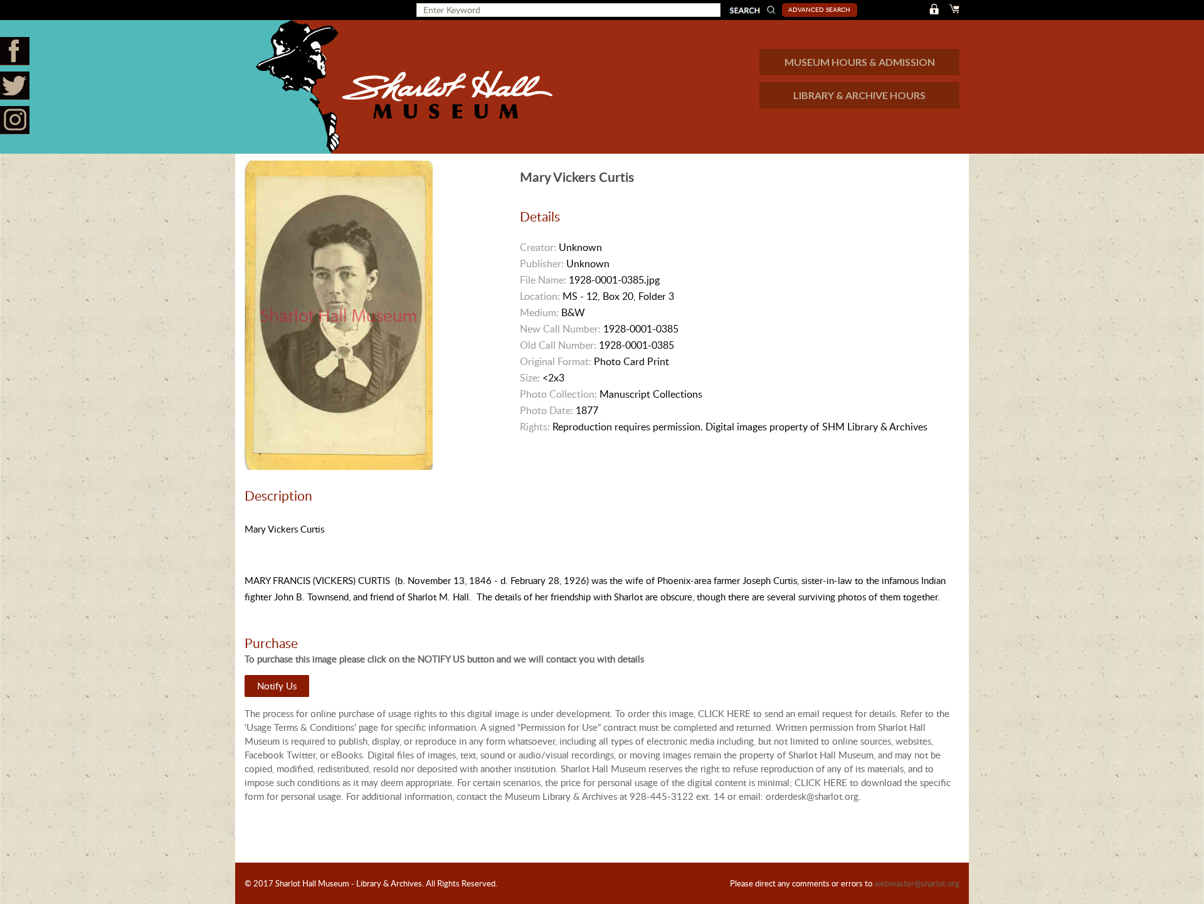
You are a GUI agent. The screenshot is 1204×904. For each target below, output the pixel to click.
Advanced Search (819, 9)
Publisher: (542, 263)
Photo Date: (546, 410)
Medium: (539, 312)
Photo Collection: (558, 394)
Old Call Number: (558, 345)
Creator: (538, 247)
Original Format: (555, 361)
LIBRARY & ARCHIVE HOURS (859, 95)
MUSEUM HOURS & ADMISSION (859, 62)
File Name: (543, 280)
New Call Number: (560, 329)
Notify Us (277, 685)
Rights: (535, 426)
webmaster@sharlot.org (916, 883)
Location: (540, 296)
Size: (530, 378)
